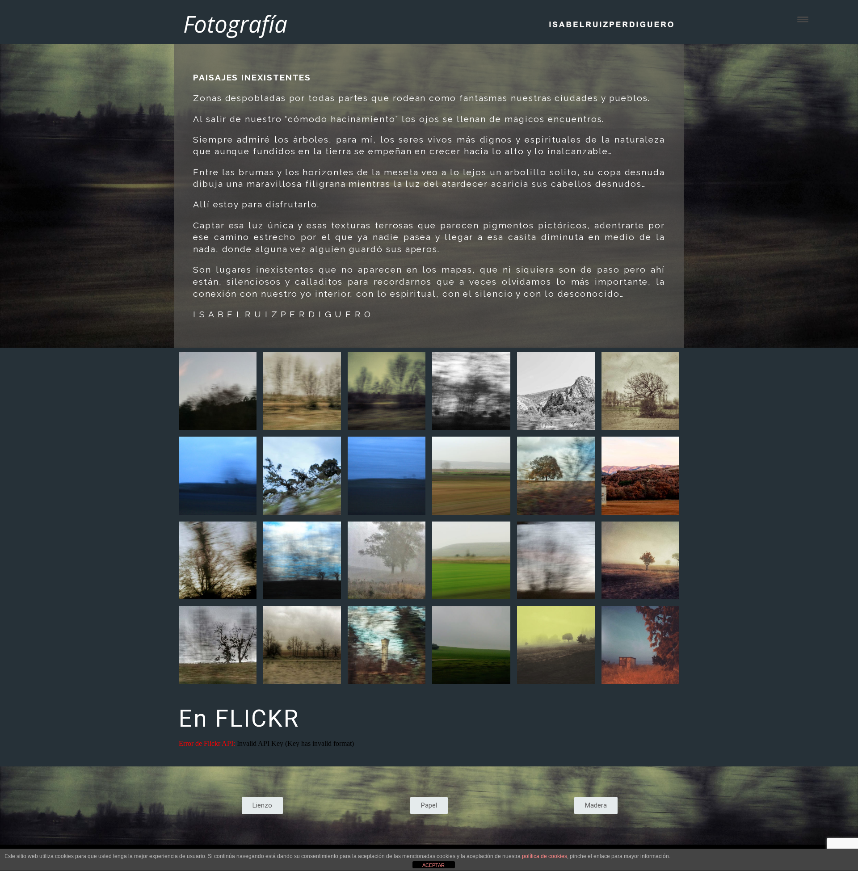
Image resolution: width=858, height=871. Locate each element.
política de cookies (544, 856)
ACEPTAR (433, 865)
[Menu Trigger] (803, 19)
